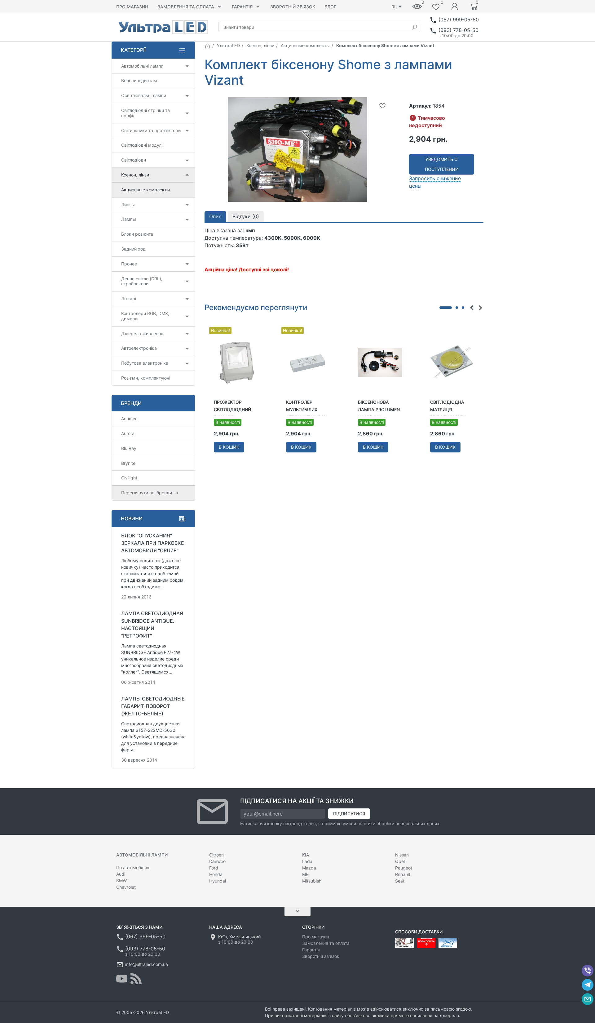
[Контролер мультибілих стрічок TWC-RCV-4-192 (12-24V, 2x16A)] (308, 362)
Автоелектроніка (139, 348)
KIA (305, 854)
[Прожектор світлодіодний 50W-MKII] (236, 362)
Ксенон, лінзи (260, 45)
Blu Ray (128, 448)
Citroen (216, 854)
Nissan (402, 854)
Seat (399, 880)
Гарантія (242, 6)
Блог (330, 6)
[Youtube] (121, 978)
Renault (402, 874)
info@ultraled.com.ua (146, 964)
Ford (213, 867)
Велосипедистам (139, 80)
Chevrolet (126, 887)
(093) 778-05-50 (458, 30)
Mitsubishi (312, 880)
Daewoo (217, 861)
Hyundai (217, 880)
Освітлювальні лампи (143, 95)
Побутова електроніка (144, 363)
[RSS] (136, 978)
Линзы (128, 204)
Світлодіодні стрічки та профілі (145, 113)
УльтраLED (228, 45)
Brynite (128, 463)
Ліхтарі (128, 298)
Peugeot (403, 867)
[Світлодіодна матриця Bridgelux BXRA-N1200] (452, 362)
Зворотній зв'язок (292, 6)
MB (305, 874)
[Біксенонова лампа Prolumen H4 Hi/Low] (380, 362)
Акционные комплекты (305, 45)
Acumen (129, 418)
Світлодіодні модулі (141, 145)
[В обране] (382, 105)
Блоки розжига (137, 234)
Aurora (127, 433)
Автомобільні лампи (142, 66)
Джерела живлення (142, 333)
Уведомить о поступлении (442, 164)
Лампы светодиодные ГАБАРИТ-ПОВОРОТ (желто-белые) (153, 706)
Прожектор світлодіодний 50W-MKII (232, 409)
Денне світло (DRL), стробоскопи (141, 281)
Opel (400, 861)
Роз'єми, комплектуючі (145, 377)
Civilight (129, 477)
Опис (215, 216)
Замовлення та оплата (185, 6)
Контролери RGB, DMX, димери (145, 316)
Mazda (309, 867)
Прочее (129, 263)
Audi (120, 874)
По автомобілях (132, 867)
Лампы (128, 219)
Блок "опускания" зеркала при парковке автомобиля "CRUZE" (152, 543)
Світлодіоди (133, 159)
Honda (216, 874)
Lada (307, 861)
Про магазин (132, 6)
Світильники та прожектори (151, 130)
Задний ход (133, 248)
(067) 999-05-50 (459, 19)
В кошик (229, 447)
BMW (121, 880)
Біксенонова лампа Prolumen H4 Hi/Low (379, 409)
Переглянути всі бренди (147, 492)
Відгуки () (245, 216)
